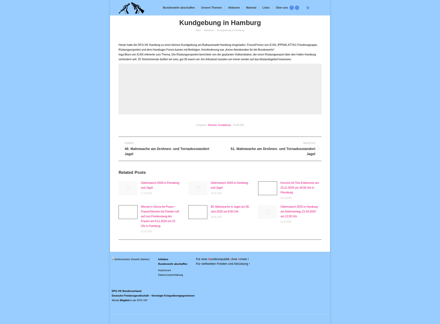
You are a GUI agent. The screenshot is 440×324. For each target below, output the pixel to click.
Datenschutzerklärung (170, 274)
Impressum (164, 270)
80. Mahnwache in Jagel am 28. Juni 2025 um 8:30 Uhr (230, 209)
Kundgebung (224, 125)
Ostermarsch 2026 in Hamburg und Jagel (229, 185)
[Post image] (128, 188)
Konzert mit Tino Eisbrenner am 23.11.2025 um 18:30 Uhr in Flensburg (299, 187)
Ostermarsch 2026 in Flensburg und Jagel (160, 185)
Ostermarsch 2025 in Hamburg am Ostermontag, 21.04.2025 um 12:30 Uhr (299, 211)
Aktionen (212, 125)
